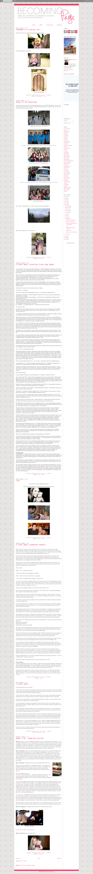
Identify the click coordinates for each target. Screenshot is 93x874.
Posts (66, 120)
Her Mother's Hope (19, 774)
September (68, 210)
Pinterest (65, 167)
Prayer (65, 169)
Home (33, 25)
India (65, 146)
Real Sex (17, 781)
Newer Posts (18, 858)
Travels (65, 184)
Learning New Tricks (20, 829)
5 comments (48, 852)
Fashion (65, 137)
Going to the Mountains (26, 102)
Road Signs (50, 25)
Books (65, 132)
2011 (66, 204)
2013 (66, 201)
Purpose (65, 174)
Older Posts (59, 858)
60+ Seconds (66, 128)
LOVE (18, 481)
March (67, 217)
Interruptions (66, 148)
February (67, 218)
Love (39, 474)
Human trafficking (67, 145)
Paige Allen (73, 59)
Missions (65, 155)
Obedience (66, 159)
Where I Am (41, 854)
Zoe (43, 258)
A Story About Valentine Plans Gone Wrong (35, 264)
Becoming (39, 732)
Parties (65, 164)
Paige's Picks (66, 163)
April (67, 215)
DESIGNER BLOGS (50, 871)
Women (39, 258)
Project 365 (66, 173)
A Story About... (23, 684)
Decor (65, 134)
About (41, 25)
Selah (44, 96)
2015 (66, 198)
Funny (65, 139)
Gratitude (65, 142)
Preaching (66, 170)
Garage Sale (66, 141)
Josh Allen (28, 829)
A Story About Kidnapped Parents (30, 545)
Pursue (65, 176)
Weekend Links (67, 187)
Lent (65, 149)
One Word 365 (66, 162)
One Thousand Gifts (67, 160)
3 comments (48, 95)
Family (39, 538)
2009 (66, 237)
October (67, 209)
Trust (65, 185)
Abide (65, 130)
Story (42, 474)
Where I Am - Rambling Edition (30, 738)
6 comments (48, 677)
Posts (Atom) (24, 860)
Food (65, 138)
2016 (66, 196)
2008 (66, 239)
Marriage (65, 152)
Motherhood (66, 156)
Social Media (66, 181)
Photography (39, 96)
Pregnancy (66, 171)
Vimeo (33, 829)
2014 (66, 199)
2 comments (48, 257)
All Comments (68, 123)
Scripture (65, 178)
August (67, 212)
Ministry (65, 153)
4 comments (48, 473)
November (68, 207)
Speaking (59, 25)
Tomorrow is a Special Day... (29, 30)
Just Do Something (19, 794)
